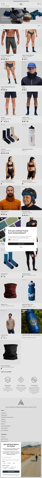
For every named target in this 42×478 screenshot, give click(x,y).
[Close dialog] (33, 230)
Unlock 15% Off (11, 471)
